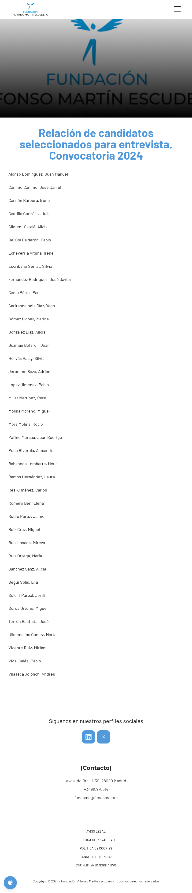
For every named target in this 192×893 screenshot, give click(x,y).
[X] (103, 737)
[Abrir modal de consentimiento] (10, 882)
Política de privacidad (96, 840)
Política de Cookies (96, 848)
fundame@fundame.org (96, 797)
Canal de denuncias (96, 857)
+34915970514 (96, 789)
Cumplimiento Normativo (96, 865)
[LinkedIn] (88, 737)
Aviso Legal (96, 831)
